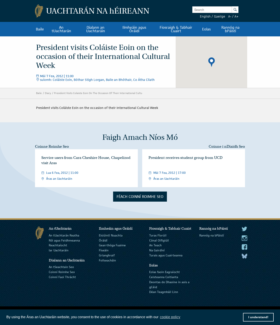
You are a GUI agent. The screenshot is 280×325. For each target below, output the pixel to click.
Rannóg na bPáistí (211, 235)
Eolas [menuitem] (206, 29)
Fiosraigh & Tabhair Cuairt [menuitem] (176, 29)
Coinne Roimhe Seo (52, 146)
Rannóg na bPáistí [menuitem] (230, 29)
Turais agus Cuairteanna (165, 255)
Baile (39, 93)
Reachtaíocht (58, 245)
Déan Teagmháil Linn (163, 292)
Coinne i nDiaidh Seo (227, 146)
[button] (211, 62)
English (205, 16)
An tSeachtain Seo (61, 267)
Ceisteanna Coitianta (163, 277)
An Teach (155, 245)
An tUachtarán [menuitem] (61, 29)
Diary (48, 93)
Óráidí (103, 240)
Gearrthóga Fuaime (112, 245)
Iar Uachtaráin (58, 250)
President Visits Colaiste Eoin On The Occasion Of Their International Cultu (98, 93)
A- (229, 16)
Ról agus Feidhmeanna (64, 240)
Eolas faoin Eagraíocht (164, 272)
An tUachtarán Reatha (64, 235)
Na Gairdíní (157, 250)
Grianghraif (107, 255)
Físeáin (103, 250)
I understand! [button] (258, 317)
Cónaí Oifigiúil (159, 240)
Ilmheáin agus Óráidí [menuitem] (134, 29)
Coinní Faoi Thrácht (62, 277)
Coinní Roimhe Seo (62, 272)
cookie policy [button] (170, 317)
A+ (236, 16)
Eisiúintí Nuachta (110, 235)
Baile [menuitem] (40, 29)
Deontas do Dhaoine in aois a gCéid (169, 284)
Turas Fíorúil (157, 235)
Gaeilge (219, 16)
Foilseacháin (107, 260)
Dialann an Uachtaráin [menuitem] (95, 29)
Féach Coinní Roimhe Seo (140, 196)
